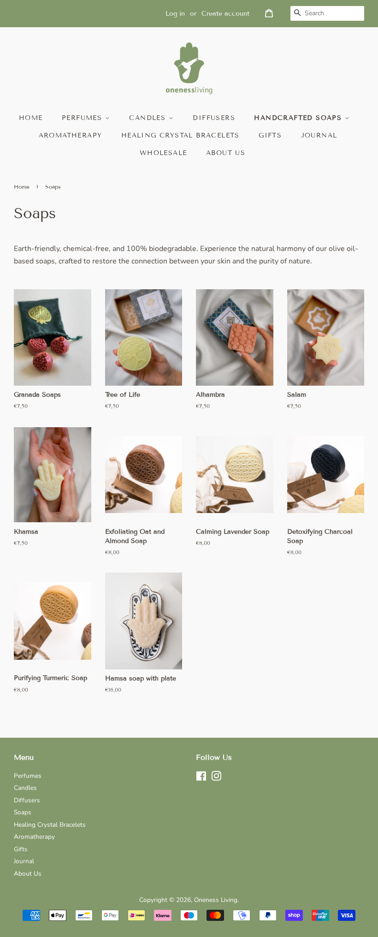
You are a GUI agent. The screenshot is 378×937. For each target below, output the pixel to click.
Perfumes (83, 118)
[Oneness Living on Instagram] (216, 778)
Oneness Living (215, 899)
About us (225, 153)
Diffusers (214, 118)
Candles (148, 118)
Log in (175, 14)
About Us (27, 873)
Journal (319, 135)
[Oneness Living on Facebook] (201, 778)
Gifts (270, 135)
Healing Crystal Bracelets (180, 135)
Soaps (22, 812)
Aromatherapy (70, 135)
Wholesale (163, 153)
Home (31, 118)
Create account (225, 14)
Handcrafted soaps (299, 118)
